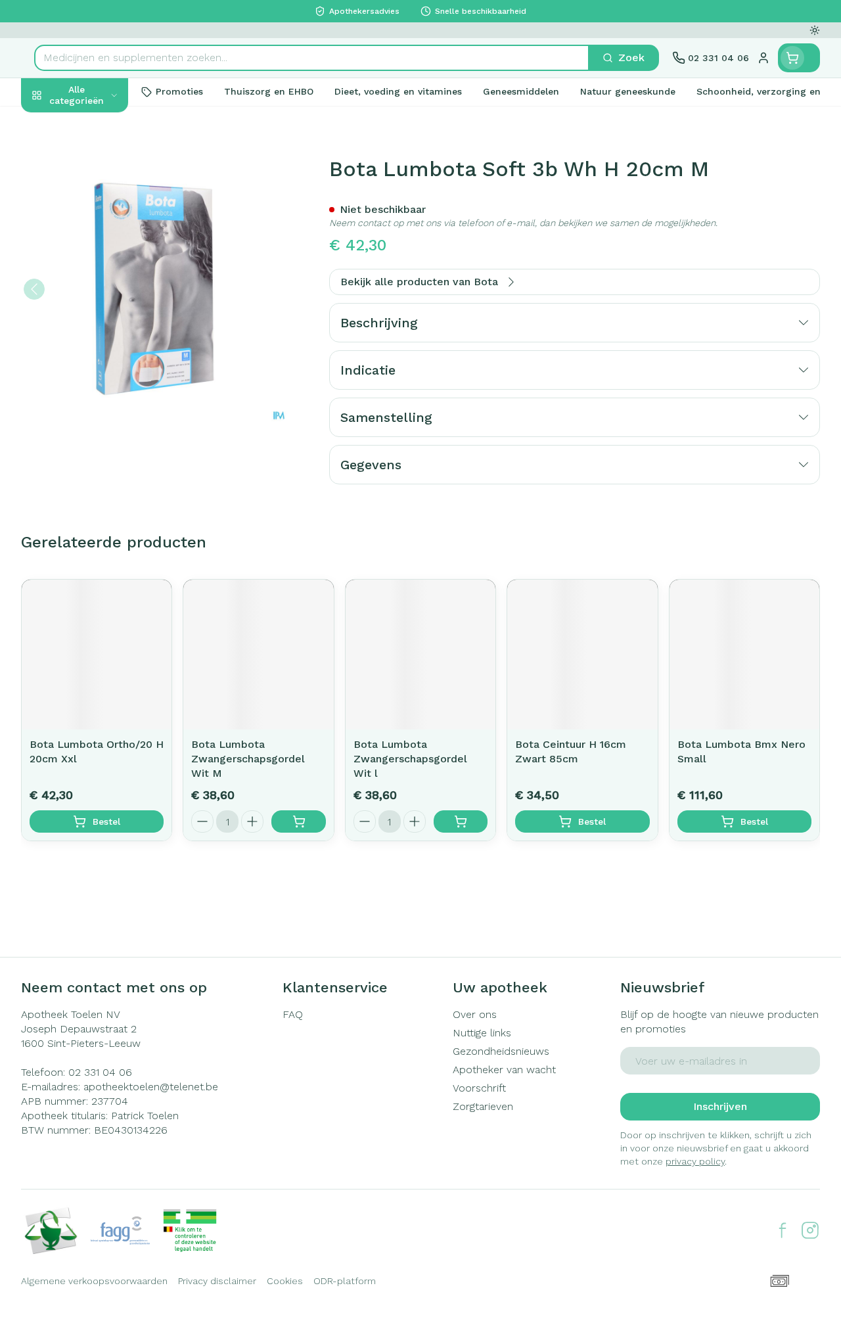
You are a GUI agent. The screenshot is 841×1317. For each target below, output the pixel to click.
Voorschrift (479, 1088)
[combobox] (311, 58)
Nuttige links (482, 1033)
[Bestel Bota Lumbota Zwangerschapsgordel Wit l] (461, 821)
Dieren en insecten (105, 368)
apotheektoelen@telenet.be (150, 1086)
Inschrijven (720, 1106)
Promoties (58, 122)
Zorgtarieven (483, 1106)
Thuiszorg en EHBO (105, 338)
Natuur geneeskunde (105, 308)
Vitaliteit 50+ (105, 278)
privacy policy (695, 1161)
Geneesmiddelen (105, 398)
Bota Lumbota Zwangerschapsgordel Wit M (248, 758)
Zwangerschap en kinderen (105, 242)
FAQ (293, 1014)
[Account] (763, 57)
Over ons (475, 1014)
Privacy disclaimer (217, 1281)
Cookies (285, 1281)
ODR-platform (344, 1281)
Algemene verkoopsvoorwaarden (94, 1281)
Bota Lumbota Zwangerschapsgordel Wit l (410, 758)
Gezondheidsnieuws (501, 1051)
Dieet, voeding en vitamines (105, 200)
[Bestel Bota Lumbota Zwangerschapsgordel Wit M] (298, 821)
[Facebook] (782, 1230)
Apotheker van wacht (504, 1069)
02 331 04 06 (100, 1072)
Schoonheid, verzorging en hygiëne (105, 158)
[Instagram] (810, 1230)
